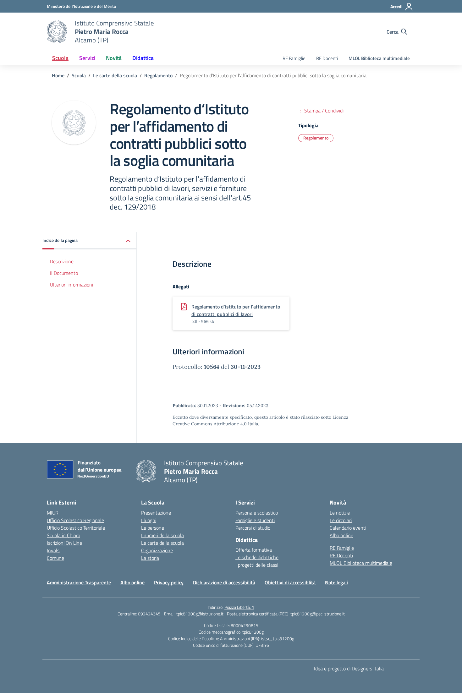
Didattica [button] (143, 58)
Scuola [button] (60, 58)
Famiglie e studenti (255, 520)
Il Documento (64, 273)
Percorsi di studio (252, 528)
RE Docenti (327, 58)
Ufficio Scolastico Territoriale (76, 528)
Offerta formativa (253, 550)
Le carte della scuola (162, 543)
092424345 (149, 613)
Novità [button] (114, 58)
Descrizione (62, 261)
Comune (55, 558)
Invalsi (53, 550)
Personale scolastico (256, 512)
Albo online (341, 535)
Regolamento (315, 137)
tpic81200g (253, 632)
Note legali (336, 582)
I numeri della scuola (162, 535)
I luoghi (148, 520)
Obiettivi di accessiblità (290, 582)
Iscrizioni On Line (64, 543)
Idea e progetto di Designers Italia (349, 668)
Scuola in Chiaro (63, 535)
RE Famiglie (294, 58)
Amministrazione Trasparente (79, 582)
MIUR (52, 512)
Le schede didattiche (256, 557)
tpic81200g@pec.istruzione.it (317, 613)
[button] (89, 240)
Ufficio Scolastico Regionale (75, 520)
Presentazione (156, 512)
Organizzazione (157, 550)
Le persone (152, 528)
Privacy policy (169, 582)
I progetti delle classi (256, 565)
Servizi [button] (87, 58)
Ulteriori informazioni (71, 284)
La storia (150, 558)
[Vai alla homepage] (57, 31)
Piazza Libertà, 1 (239, 607)
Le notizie (340, 512)
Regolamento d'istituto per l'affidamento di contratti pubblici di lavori (235, 310)
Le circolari (341, 520)
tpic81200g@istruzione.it (199, 613)
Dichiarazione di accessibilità (224, 582)
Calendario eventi (348, 528)
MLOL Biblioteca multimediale (379, 58)
